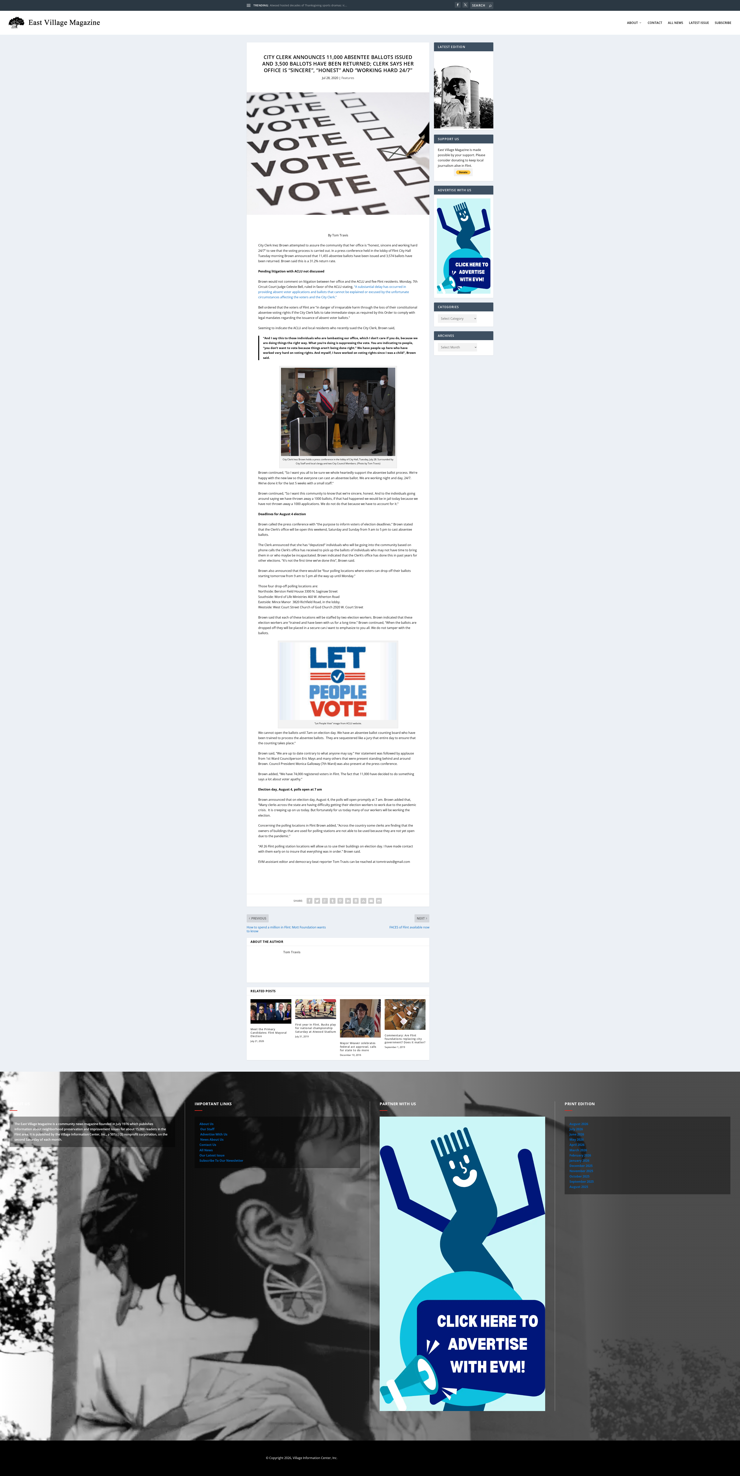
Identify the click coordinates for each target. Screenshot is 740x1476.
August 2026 (578, 1124)
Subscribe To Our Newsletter (221, 1160)
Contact (655, 23)
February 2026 (580, 1155)
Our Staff (206, 1129)
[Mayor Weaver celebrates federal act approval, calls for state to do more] (360, 1018)
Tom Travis (291, 952)
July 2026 (576, 1129)
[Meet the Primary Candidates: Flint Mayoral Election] (271, 1011)
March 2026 (578, 1150)
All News (675, 23)
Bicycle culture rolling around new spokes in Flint (301, 5)
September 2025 (581, 1181)
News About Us (211, 1139)
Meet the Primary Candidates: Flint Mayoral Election (269, 1032)
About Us (206, 1124)
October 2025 (579, 1176)
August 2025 (578, 1187)
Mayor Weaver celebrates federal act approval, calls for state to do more (358, 1046)
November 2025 (581, 1171)
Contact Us (207, 1145)
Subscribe (723, 23)
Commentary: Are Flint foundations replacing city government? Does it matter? (405, 1038)
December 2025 (581, 1166)
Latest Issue (699, 23)
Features (347, 78)
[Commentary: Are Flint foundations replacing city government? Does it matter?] (405, 1014)
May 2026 (576, 1139)
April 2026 (576, 1145)
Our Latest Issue (212, 1155)
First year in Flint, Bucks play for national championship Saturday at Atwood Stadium (315, 1028)
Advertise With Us (213, 1134)
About (632, 23)
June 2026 (576, 1134)
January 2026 (579, 1160)
